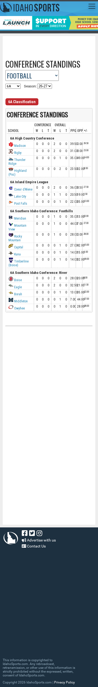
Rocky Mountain (15, 238)
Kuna (17, 254)
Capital (18, 247)
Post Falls (20, 203)
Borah (17, 294)
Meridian (19, 218)
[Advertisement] (51, 45)
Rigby (17, 153)
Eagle (17, 287)
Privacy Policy (64, 682)
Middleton (20, 301)
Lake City (19, 196)
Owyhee (19, 308)
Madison (19, 146)
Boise (17, 280)
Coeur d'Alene (22, 189)
